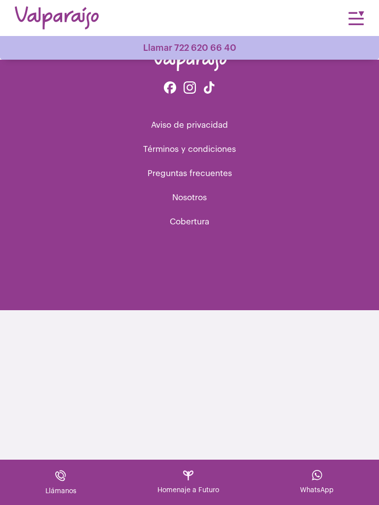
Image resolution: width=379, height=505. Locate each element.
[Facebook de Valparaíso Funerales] (170, 88)
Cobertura (189, 221)
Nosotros (189, 197)
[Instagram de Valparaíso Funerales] (190, 88)
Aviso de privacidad (189, 125)
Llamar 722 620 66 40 (189, 47)
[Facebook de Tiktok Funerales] (209, 88)
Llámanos (60, 491)
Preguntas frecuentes (190, 173)
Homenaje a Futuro (188, 490)
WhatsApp (317, 490)
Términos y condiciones (189, 149)
